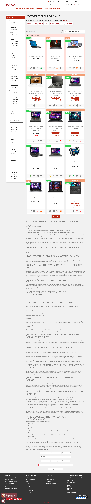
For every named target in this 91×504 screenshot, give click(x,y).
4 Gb (12, 53)
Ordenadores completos (10, 483)
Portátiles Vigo (54, 461)
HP (12, 24)
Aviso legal (28, 488)
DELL (13, 22)
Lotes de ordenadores (9, 485)
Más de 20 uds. (15, 170)
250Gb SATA (14, 69)
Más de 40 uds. (15, 174)
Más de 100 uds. (15, 178)
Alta (13, 109)
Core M (13, 39)
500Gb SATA (14, 78)
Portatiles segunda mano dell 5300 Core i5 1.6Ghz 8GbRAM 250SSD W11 (75, 56)
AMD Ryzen (14, 34)
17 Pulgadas (14, 103)
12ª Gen (13, 160)
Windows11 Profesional (17, 139)
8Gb (13, 55)
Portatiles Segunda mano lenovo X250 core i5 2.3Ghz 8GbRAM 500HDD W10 (55, 93)
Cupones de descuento (51, 483)
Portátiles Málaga (55, 456)
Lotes (58, 8)
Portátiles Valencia (45, 452)
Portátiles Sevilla (45, 456)
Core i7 (46, 23)
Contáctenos (28, 494)
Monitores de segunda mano (11, 481)
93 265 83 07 (66, 1)
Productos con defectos (10, 486)
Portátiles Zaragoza (65, 456)
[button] (6, 9)
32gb (13, 59)
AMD (62, 23)
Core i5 (41, 23)
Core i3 (35, 23)
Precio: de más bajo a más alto (74, 31)
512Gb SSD (14, 82)
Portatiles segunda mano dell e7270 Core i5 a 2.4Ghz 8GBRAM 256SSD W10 (55, 128)
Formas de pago (29, 486)
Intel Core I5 (15, 43)
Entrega (27, 483)
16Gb (13, 57)
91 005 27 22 (59, 1)
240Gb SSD (14, 67)
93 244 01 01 (52, 1)
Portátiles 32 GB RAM (55, 465)
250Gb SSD (14, 72)
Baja (13, 111)
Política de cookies (29, 490)
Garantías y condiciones (31, 485)
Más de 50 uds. (15, 176)
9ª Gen (13, 153)
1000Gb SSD (14, 85)
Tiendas (27, 495)
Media (13, 113)
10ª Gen (13, 155)
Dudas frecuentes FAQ (30, 479)
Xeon (57, 23)
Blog (27, 481)
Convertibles (68, 23)
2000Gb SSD (14, 87)
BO (10, 5)
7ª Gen (13, 149)
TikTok (20, 499)
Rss (12, 499)
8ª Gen (13, 151)
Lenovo (13, 27)
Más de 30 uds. (15, 172)
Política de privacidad (30, 492)
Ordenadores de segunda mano (12, 477)
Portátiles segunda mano (36, 8)
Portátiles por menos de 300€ (55, 469)
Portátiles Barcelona (56, 452)
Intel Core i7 (14, 45)
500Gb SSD (14, 80)
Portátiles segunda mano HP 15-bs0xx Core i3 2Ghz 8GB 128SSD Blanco (36, 93)
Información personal (50, 477)
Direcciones (48, 481)
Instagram (17, 499)
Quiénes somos (29, 477)
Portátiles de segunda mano (11, 479)
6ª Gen (13, 147)
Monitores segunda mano (49, 8)
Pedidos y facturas (50, 479)
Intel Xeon (14, 47)
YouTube (15, 499)
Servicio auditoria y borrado (11, 488)
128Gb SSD (14, 65)
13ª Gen (13, 162)
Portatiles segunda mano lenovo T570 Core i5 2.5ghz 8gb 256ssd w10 (75, 199)
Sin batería (14, 115)
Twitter (9, 499)
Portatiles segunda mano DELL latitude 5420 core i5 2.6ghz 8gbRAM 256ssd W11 (55, 56)
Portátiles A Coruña (64, 461)
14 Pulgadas (15, 99)
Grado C (13, 131)
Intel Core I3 (14, 41)
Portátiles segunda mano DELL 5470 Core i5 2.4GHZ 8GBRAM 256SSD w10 (75, 128)
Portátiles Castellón (43, 465)
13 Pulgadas (14, 97)
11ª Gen (13, 158)
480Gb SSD (14, 76)
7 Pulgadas (14, 92)
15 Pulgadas (14, 101)
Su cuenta (49, 475)
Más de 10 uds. (15, 167)
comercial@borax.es (71, 492)
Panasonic (14, 29)
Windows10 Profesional (17, 137)
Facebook (7, 499)
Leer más (65, 20)
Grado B (14, 129)
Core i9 (13, 37)
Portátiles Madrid (66, 452)
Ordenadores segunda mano (22, 8)
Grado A (14, 127)
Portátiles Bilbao (46, 461)
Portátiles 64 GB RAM (67, 465)
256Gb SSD (14, 74)
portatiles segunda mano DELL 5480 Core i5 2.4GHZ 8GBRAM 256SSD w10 (55, 199)
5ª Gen (13, 144)
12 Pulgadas (14, 94)
